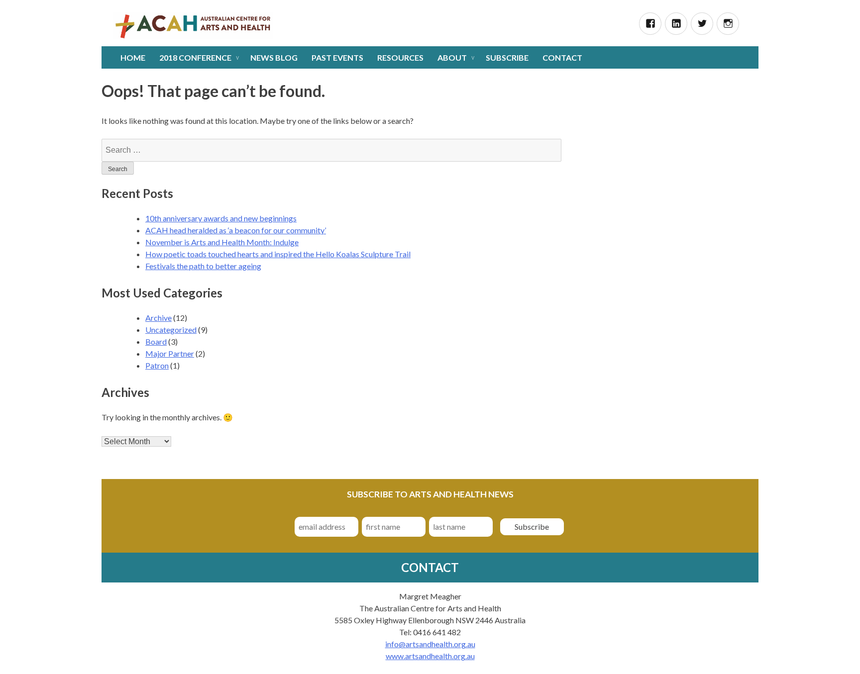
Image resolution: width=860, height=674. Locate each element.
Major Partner (169, 353)
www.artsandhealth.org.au (430, 656)
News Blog (274, 57)
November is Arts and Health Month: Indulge (222, 242)
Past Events (337, 57)
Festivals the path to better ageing (203, 266)
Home (132, 57)
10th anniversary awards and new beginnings (221, 218)
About (452, 57)
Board (156, 341)
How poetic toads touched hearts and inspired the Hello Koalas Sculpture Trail (278, 254)
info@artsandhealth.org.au (430, 644)
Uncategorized (171, 329)
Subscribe (507, 57)
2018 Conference (195, 57)
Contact (562, 57)
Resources (400, 57)
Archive (158, 317)
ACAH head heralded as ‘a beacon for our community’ (235, 230)
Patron (157, 365)
